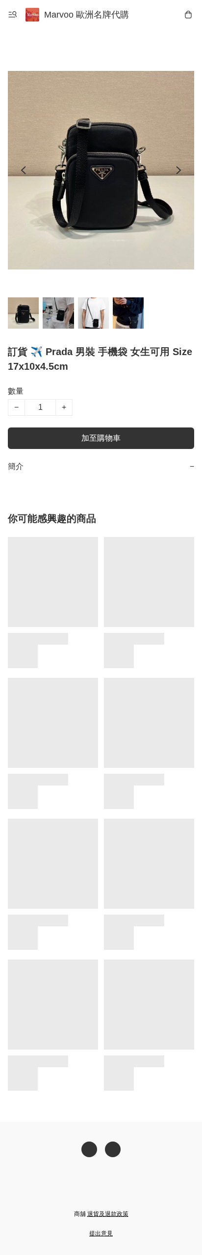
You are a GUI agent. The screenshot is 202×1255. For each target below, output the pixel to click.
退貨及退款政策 (107, 1213)
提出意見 (101, 1233)
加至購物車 (101, 438)
